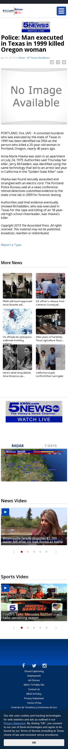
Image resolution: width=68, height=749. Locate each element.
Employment (34, 675)
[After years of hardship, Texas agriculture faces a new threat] (50, 321)
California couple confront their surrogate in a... (49, 376)
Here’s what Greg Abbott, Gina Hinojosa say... (17, 374)
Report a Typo (11, 245)
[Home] (25, 11)
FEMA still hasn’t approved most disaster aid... (17, 302)
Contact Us (34, 689)
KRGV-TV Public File (34, 684)
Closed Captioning (34, 671)
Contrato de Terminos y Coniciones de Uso (34, 707)
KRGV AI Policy (34, 693)
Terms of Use (34, 702)
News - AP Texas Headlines (34, 57)
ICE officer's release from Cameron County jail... (50, 302)
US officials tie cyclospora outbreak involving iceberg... (17, 340)
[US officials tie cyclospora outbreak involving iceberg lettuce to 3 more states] (17, 321)
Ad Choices (34, 680)
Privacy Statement (34, 698)
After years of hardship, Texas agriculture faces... (50, 338)
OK (34, 742)
